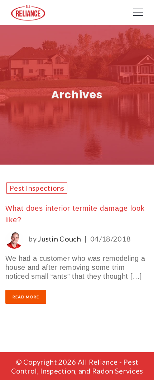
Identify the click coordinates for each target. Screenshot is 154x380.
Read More (26, 296)
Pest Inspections (36, 188)
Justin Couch (59, 238)
